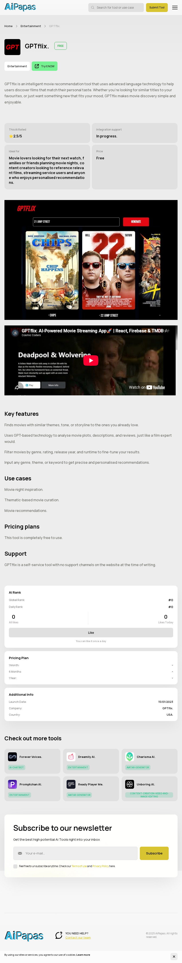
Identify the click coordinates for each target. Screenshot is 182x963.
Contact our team (78, 937)
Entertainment (31, 26)
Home (8, 26)
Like (91, 632)
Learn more (83, 954)
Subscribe (154, 853)
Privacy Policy (101, 866)
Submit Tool (156, 7)
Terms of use (79, 866)
